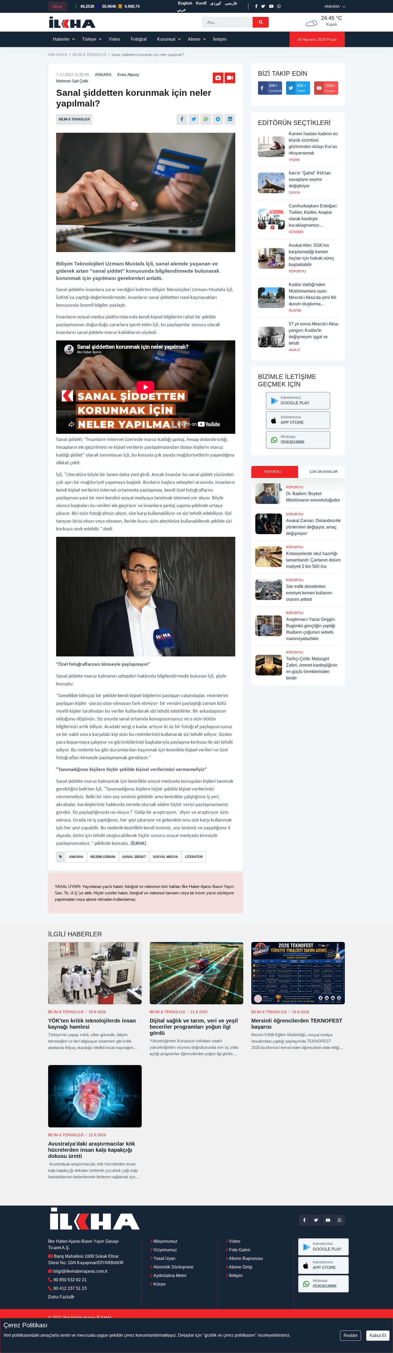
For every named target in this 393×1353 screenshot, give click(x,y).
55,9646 (109, 6)
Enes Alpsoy (128, 74)
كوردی (215, 3)
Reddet (350, 1335)
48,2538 (87, 6)
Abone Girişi (240, 1267)
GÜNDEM (296, 232)
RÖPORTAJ (297, 271)
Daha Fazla (59, 1297)
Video (114, 39)
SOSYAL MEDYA (165, 857)
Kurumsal (166, 39)
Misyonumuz (165, 1241)
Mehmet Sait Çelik (72, 81)
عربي (181, 9)
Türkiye (89, 39)
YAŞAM (294, 160)
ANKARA (103, 74)
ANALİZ (294, 350)
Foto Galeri (239, 1250)
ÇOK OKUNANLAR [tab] (324, 472)
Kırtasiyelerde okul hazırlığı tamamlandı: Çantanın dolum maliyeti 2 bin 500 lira (313, 560)
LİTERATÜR (194, 857)
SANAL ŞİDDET (134, 857)
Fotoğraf (139, 39)
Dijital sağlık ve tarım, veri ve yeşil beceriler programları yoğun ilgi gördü (194, 1027)
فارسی (231, 3)
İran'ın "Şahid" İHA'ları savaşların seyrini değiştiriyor (310, 179)
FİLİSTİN (295, 311)
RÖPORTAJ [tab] (272, 472)
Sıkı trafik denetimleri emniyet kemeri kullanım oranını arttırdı (309, 593)
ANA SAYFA (57, 55)
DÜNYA (294, 193)
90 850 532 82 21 (70, 1280)
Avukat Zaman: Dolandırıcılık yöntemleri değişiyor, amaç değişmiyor (313, 527)
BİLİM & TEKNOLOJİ (89, 55)
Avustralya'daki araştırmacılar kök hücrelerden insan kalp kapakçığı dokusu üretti (91, 1150)
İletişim (219, 39)
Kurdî (201, 3)
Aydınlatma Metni (169, 1275)
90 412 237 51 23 (70, 1288)
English (185, 3)
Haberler (61, 39)
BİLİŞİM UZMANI (102, 857)
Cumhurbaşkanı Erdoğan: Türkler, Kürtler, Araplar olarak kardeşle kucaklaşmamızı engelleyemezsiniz (313, 219)
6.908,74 (132, 6)
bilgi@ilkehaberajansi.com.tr (80, 1271)
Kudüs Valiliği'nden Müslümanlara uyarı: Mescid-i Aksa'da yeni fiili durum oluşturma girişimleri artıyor (312, 297)
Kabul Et (378, 1335)
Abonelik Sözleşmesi (173, 1267)
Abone (194, 39)
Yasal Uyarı (164, 1258)
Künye (159, 1284)
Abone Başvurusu (245, 1258)
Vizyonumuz (165, 1250)
